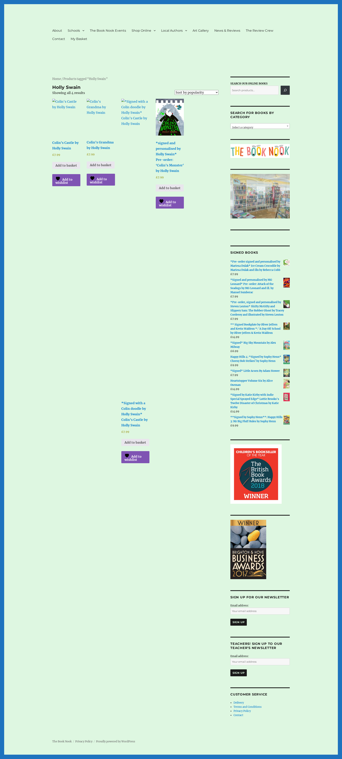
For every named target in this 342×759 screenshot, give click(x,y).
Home (56, 79)
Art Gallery (201, 30)
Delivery (239, 702)
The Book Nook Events (108, 30)
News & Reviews (227, 30)
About (57, 30)
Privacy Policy (242, 711)
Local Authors (172, 30)
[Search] (285, 90)
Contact (58, 39)
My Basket (79, 39)
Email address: (239, 605)
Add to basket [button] (66, 165)
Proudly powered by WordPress (115, 741)
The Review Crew (259, 30)
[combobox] (260, 126)
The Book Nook (62, 741)
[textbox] (260, 127)
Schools (74, 30)
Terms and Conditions (248, 707)
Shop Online (141, 30)
